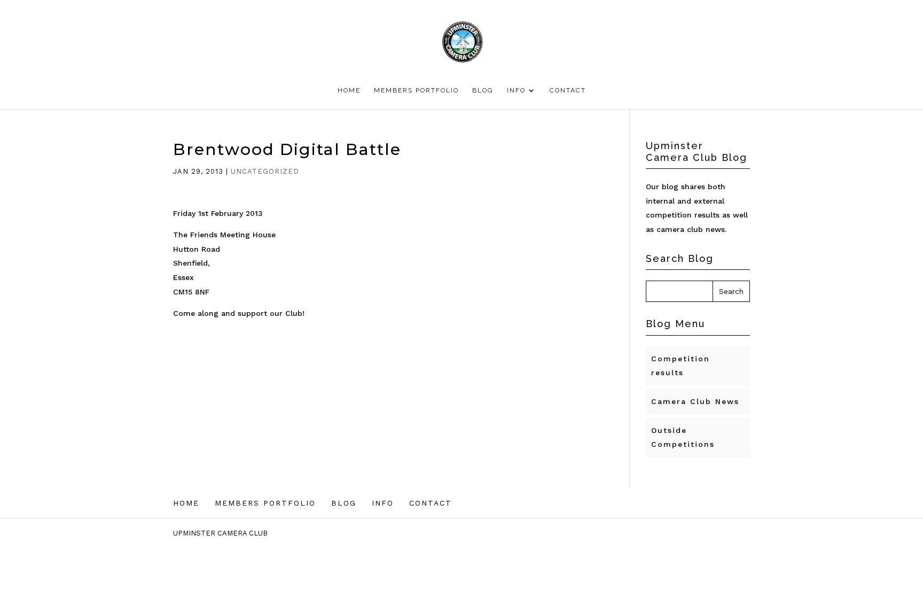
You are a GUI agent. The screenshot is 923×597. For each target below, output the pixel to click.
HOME (349, 90)
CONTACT (568, 90)
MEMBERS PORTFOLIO (416, 90)
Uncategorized (265, 171)
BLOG (483, 90)
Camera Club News (695, 401)
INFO (516, 90)
